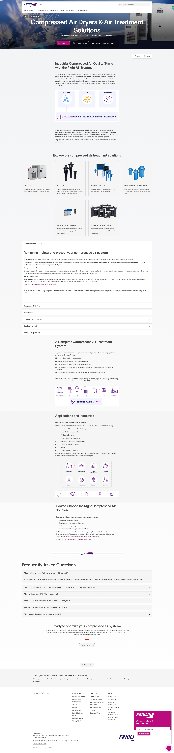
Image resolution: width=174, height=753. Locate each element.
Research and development (76, 700)
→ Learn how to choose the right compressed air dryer (73, 539)
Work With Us (76, 721)
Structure (75, 704)
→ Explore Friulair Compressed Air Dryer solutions (40, 284)
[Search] (120, 4)
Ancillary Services (96, 707)
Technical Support (96, 699)
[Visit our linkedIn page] (43, 693)
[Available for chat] (168, 748)
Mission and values (78, 696)
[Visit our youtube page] (48, 693)
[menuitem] (30, 10)
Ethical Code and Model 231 (77, 714)
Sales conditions (77, 718)
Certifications (76, 710)
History (74, 707)
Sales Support (95, 696)
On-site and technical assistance (97, 703)
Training (92, 710)
